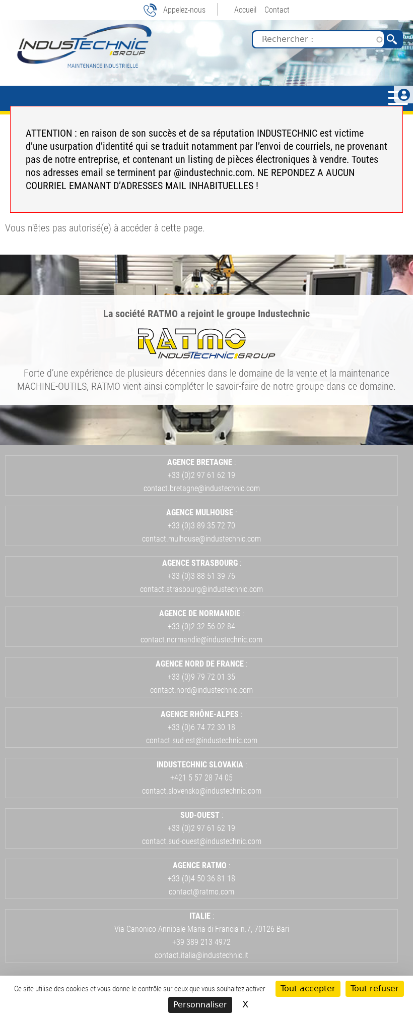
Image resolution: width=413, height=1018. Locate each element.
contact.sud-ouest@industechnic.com (201, 841)
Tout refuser (375, 988)
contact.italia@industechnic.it (201, 955)
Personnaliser (200, 1004)
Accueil (245, 10)
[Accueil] (83, 46)
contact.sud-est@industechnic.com (201, 740)
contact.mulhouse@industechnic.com (201, 539)
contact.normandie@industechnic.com (201, 639)
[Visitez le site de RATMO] (207, 355)
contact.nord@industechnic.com (201, 690)
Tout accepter (308, 988)
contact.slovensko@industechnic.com (201, 791)
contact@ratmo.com (201, 891)
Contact (277, 10)
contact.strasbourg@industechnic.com (201, 589)
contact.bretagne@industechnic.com (202, 488)
